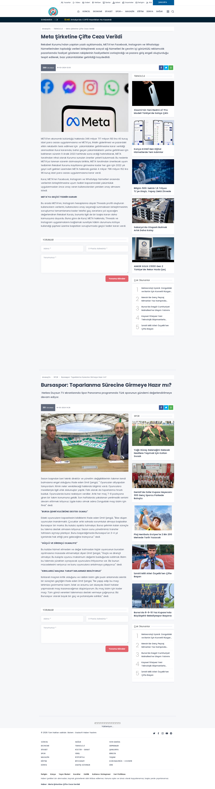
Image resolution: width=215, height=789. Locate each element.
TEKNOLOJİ (58, 28)
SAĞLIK (159, 11)
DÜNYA (150, 11)
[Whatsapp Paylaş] (171, 67)
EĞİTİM (140, 11)
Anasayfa (46, 28)
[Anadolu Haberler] (53, 11)
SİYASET (109, 11)
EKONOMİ (97, 11)
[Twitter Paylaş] (166, 67)
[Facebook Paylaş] (161, 67)
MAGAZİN (129, 11)
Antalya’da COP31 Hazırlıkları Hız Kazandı (87, 19)
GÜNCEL (86, 11)
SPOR (118, 11)
